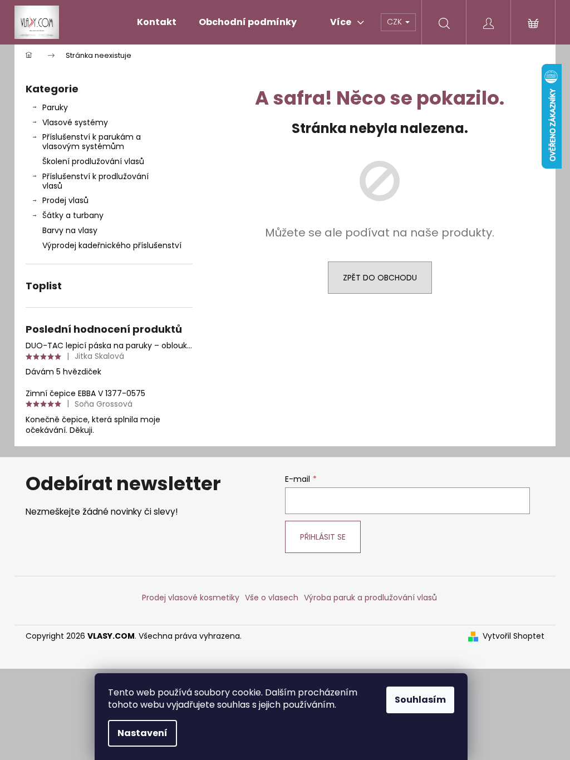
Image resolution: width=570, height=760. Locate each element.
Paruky (55, 107)
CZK (395, 21)
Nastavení (142, 733)
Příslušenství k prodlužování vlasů (95, 181)
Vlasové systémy (75, 122)
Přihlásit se (323, 536)
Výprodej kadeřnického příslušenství (111, 245)
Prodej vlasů (65, 200)
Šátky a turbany (73, 215)
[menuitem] (157, 22)
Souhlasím (420, 699)
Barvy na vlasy (69, 230)
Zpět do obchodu (380, 277)
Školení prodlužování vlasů (93, 161)
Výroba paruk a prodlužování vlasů (370, 597)
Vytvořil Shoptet (513, 636)
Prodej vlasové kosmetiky (190, 597)
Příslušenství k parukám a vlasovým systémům (91, 141)
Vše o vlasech (271, 597)
